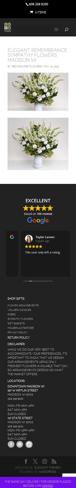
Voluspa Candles (19, 310)
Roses (11, 314)
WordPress (47, 471)
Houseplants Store (21, 328)
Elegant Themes (47, 467)
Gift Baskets (16, 323)
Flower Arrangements (23, 305)
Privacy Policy (17, 332)
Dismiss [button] (47, 485)
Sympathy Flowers (20, 319)
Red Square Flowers (27, 66)
